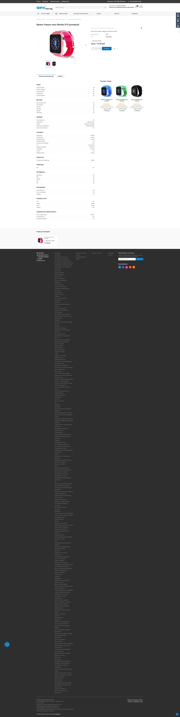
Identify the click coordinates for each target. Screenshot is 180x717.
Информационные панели (61, 562)
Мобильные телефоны (60, 462)
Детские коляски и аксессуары (62, 339)
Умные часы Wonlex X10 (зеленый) (122, 100)
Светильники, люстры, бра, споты (63, 316)
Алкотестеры (58, 270)
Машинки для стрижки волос (62, 468)
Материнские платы (60, 677)
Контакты (116, 13)
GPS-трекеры (58, 253)
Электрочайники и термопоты (62, 485)
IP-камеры (57, 320)
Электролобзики (59, 617)
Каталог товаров (45, 13)
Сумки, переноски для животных (63, 434)
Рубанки (57, 612)
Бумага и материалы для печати (63, 602)
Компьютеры (58, 300)
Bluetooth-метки (59, 679)
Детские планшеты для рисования (63, 568)
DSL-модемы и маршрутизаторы (63, 684)
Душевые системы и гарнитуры (62, 629)
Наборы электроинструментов (62, 621)
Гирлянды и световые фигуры (62, 663)
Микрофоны (58, 282)
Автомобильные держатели (62, 341)
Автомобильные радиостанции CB (63, 265)
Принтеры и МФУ (59, 519)
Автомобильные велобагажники (63, 261)
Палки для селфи (59, 363)
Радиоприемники (59, 608)
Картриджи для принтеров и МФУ (63, 682)
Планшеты (57, 326)
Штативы (57, 302)
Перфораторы (58, 578)
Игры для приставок (60, 369)
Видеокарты (58, 657)
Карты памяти (58, 371)
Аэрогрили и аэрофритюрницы (62, 546)
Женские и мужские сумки (61, 623)
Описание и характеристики (46, 76)
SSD (56, 481)
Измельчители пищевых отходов (63, 673)
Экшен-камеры (58, 292)
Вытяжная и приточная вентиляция (63, 322)
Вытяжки (57, 324)
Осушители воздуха (59, 351)
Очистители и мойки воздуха (62, 373)
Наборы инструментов (60, 493)
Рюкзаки (57, 521)
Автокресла (58, 255)
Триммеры (57, 619)
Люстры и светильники (61, 280)
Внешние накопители (60, 464)
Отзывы (38, 1)
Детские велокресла (60, 278)
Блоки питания (58, 681)
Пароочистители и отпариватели (63, 470)
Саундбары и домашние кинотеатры (64, 564)
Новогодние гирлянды (60, 286)
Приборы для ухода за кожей (62, 501)
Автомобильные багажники (62, 259)
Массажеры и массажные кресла (63, 460)
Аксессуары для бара (60, 442)
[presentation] (39, 45)
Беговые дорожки (59, 343)
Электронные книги (60, 539)
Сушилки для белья (59, 535)
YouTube (130, 267)
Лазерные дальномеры (60, 448)
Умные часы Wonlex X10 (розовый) (49, 238)
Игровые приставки (60, 349)
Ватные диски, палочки (60, 507)
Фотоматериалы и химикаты (62, 566)
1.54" (107, 34)
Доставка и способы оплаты (81, 13)
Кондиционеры (58, 432)
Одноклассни (133, 267)
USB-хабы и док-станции (61, 552)
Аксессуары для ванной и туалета (63, 412)
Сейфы (56, 353)
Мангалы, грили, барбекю (61, 584)
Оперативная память (60, 548)
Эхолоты (57, 306)
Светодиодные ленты (60, 517)
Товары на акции (63, 13)
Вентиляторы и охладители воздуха (64, 367)
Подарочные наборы (60, 572)
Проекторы (57, 332)
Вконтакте (119, 267)
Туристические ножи (60, 359)
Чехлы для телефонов (60, 688)
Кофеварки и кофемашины (61, 365)
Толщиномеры (58, 397)
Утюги (56, 403)
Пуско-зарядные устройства (62, 444)
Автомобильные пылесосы (62, 474)
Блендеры (57, 509)
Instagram (126, 267)
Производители (65, 1)
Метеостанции (58, 312)
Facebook (123, 267)
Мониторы (57, 550)
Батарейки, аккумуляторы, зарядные (64, 491)
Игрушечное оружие (60, 655)
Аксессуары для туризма (61, 472)
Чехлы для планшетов (60, 558)
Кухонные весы (59, 497)
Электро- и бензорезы (60, 613)
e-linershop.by (57, 714)
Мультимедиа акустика (60, 635)
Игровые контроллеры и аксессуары (64, 643)
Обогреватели (58, 631)
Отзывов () (102, 28)
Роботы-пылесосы (59, 294)
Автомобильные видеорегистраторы (64, 263)
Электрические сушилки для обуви (63, 633)
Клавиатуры (58, 554)
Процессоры (58, 659)
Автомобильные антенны (61, 257)
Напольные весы (59, 284)
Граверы (57, 627)
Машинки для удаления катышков (63, 483)
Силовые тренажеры (60, 639)
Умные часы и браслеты (61, 298)
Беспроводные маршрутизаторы (63, 543)
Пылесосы (57, 399)
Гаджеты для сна (59, 357)
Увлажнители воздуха (60, 328)
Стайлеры (57, 296)
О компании (135, 13)
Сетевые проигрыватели (61, 570)
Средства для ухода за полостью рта (64, 525)
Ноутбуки (57, 576)
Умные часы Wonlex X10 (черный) (137, 100)
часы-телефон (108, 36)
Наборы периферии (59, 560)
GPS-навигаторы (59, 347)
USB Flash (57, 544)
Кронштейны (58, 637)
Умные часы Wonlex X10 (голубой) (106, 100)
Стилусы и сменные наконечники (63, 675)
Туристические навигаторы (61, 310)
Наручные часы (59, 318)
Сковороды (57, 479)
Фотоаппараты (58, 574)
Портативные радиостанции (62, 288)
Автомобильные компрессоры (62, 446)
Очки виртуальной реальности (62, 556)
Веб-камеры (58, 406)
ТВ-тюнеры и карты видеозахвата (63, 361)
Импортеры (45, 1)
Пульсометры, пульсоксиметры (63, 314)
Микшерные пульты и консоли (62, 653)
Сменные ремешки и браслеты (62, 304)
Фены (56, 541)
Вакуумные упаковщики (61, 523)
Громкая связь (58, 276)
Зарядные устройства (60, 395)
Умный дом (57, 290)
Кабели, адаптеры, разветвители (63, 495)
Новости (99, 13)
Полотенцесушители (60, 334)
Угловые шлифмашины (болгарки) (63, 537)
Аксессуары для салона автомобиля (64, 513)
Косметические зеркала (61, 499)
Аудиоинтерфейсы (59, 272)
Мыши (56, 466)
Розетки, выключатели (60, 308)
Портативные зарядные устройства (64, 418)
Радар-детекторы (59, 345)
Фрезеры (57, 615)
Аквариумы (57, 511)
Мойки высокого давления (61, 600)
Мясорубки (57, 404)
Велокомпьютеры (59, 274)
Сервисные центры (55, 1)
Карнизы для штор (59, 401)
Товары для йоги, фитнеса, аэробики (64, 515)
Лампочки (57, 440)
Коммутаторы (58, 686)
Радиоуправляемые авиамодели (63, 477)
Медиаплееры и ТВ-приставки (62, 330)
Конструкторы (58, 598)
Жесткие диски (58, 641)
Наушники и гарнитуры (60, 355)
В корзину (106, 48)
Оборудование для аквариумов (62, 661)
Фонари (57, 454)
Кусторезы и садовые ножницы (63, 610)
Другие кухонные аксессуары (62, 625)
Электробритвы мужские (61, 475)
